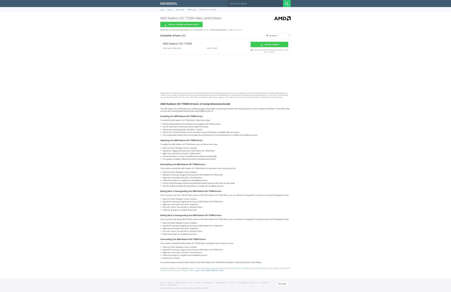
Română (163, 270)
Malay (276, 268)
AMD (215, 48)
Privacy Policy (237, 30)
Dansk (282, 268)
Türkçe (270, 268)
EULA (227, 30)
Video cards (176, 48)
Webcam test (207, 283)
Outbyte (191, 30)
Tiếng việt (184, 270)
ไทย (202, 270)
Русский (254, 268)
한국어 (221, 270)
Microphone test (221, 283)
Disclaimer (264, 283)
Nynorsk (238, 268)
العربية (197, 270)
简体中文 (215, 270)
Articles (197, 283)
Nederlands (229, 268)
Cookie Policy (172, 285)
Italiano (205, 268)
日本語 (208, 270)
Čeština (191, 270)
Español (199, 268)
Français (212, 268)
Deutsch (191, 268)
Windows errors (181, 283)
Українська (262, 268)
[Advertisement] (225, 73)
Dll (191, 283)
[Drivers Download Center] (168, 3)
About (162, 285)
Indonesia (220, 268)
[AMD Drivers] (282, 18)
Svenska (176, 270)
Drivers (170, 283)
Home (162, 283)
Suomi (170, 270)
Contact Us (253, 283)
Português (245, 268)
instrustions (206, 30)
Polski (287, 268)
